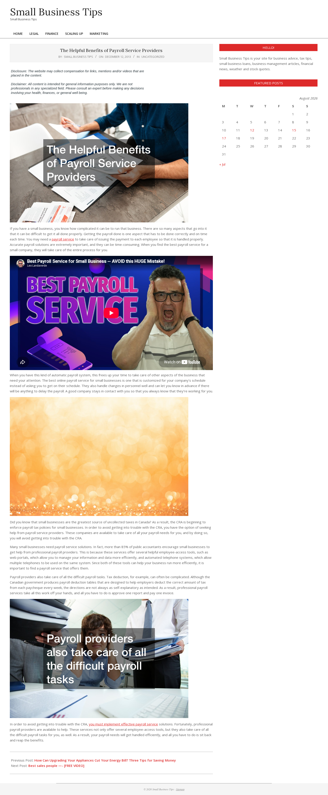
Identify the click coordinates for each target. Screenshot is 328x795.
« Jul (222, 164)
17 (224, 138)
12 (252, 130)
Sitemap (180, 789)
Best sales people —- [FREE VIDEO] (56, 765)
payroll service (63, 239)
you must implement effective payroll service (123, 724)
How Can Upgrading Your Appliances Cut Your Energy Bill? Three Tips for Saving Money (105, 760)
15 (294, 130)
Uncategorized (152, 57)
